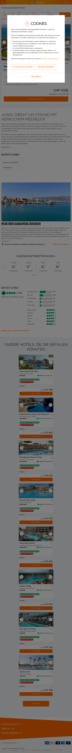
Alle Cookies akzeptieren (45, 67)
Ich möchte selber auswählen (22, 67)
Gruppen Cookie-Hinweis (49, 59)
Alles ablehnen (36, 76)
